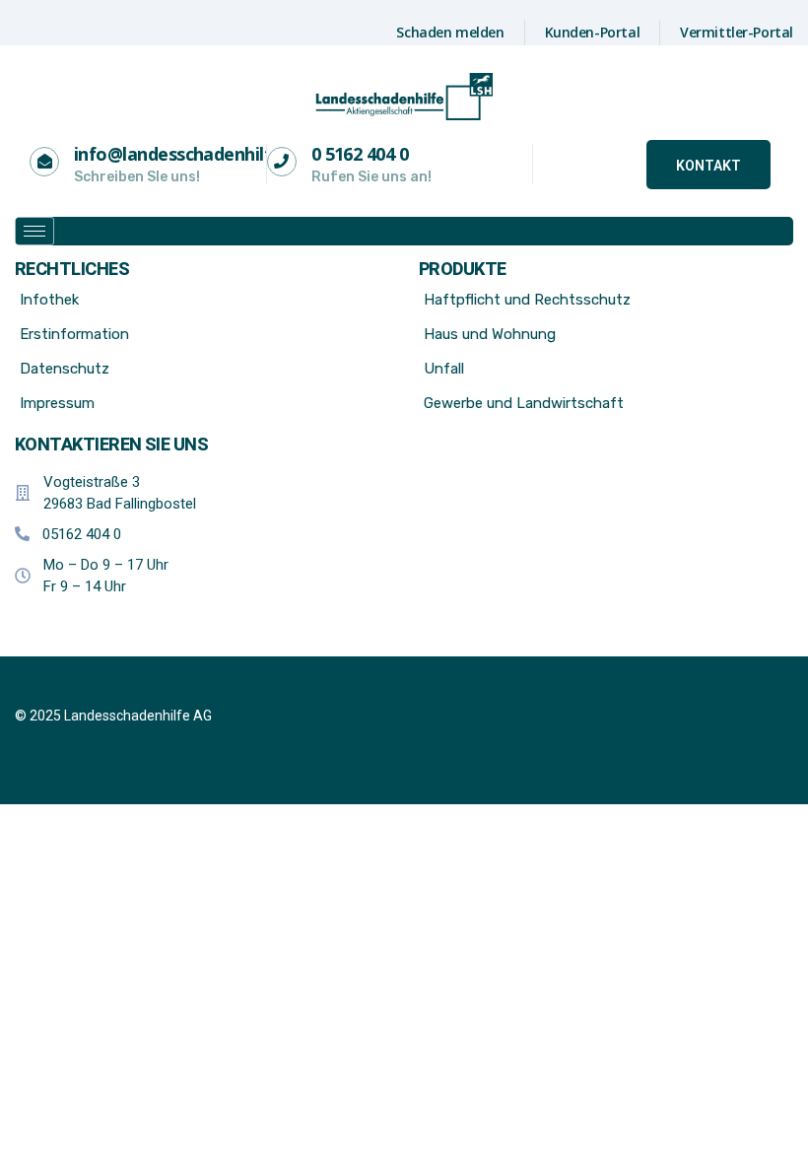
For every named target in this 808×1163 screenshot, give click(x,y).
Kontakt (708, 165)
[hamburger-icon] (34, 231)
